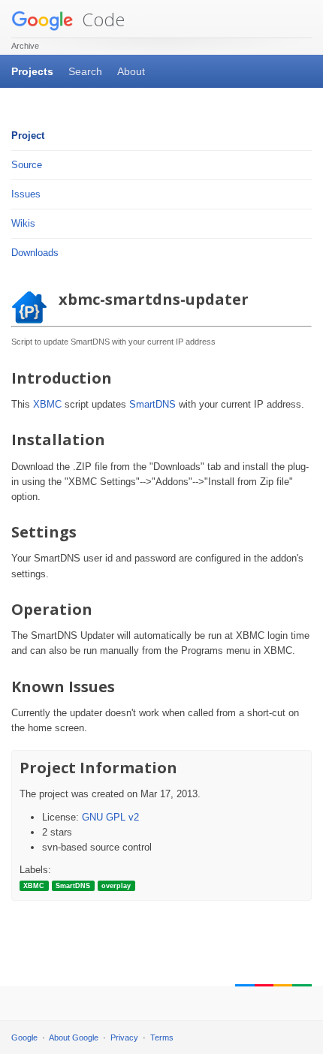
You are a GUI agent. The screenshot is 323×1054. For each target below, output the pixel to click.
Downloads (35, 252)
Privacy (124, 1037)
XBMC (47, 404)
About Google (73, 1037)
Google (24, 1037)
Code (101, 19)
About (131, 71)
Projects (32, 71)
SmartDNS (152, 404)
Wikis (23, 223)
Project (27, 135)
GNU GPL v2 (110, 817)
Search (85, 71)
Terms (162, 1037)
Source (26, 164)
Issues (26, 194)
